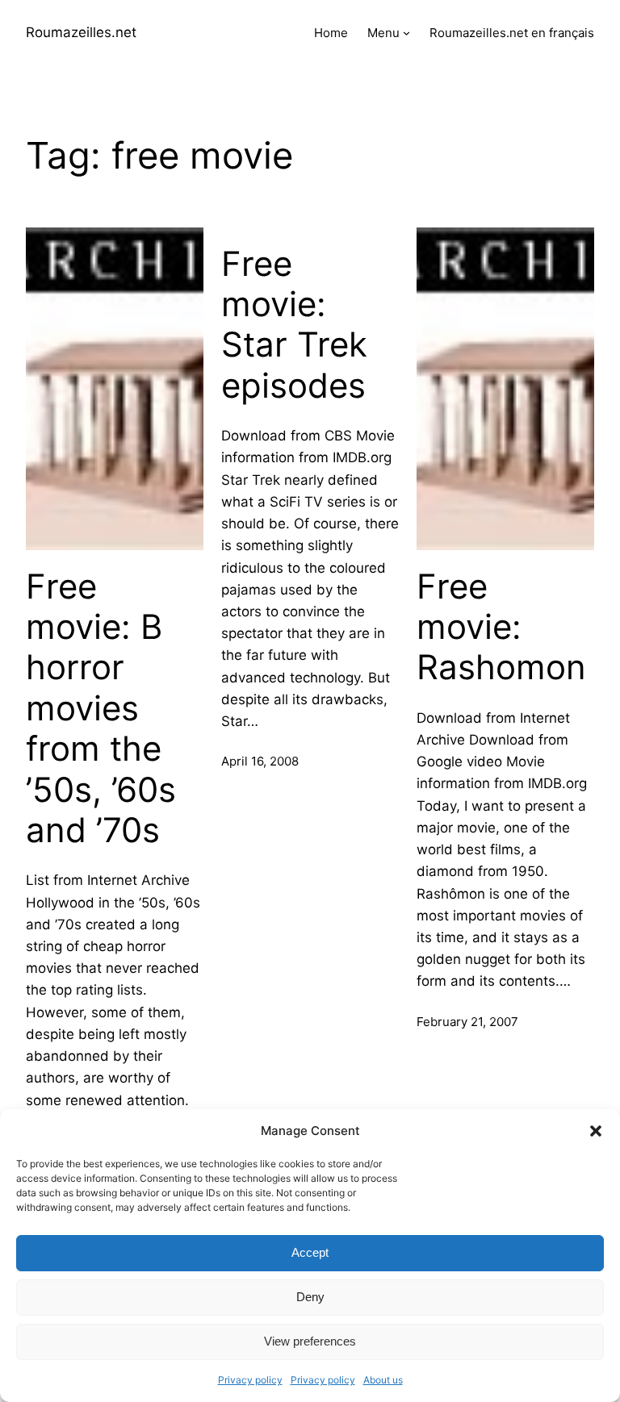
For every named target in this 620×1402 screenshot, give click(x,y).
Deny (310, 1297)
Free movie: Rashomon (501, 627)
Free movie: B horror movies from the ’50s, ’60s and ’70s (101, 708)
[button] (596, 1131)
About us (383, 1380)
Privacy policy (250, 1380)
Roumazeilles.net (81, 32)
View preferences (310, 1341)
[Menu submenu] (406, 32)
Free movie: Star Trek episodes (294, 325)
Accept (310, 1252)
